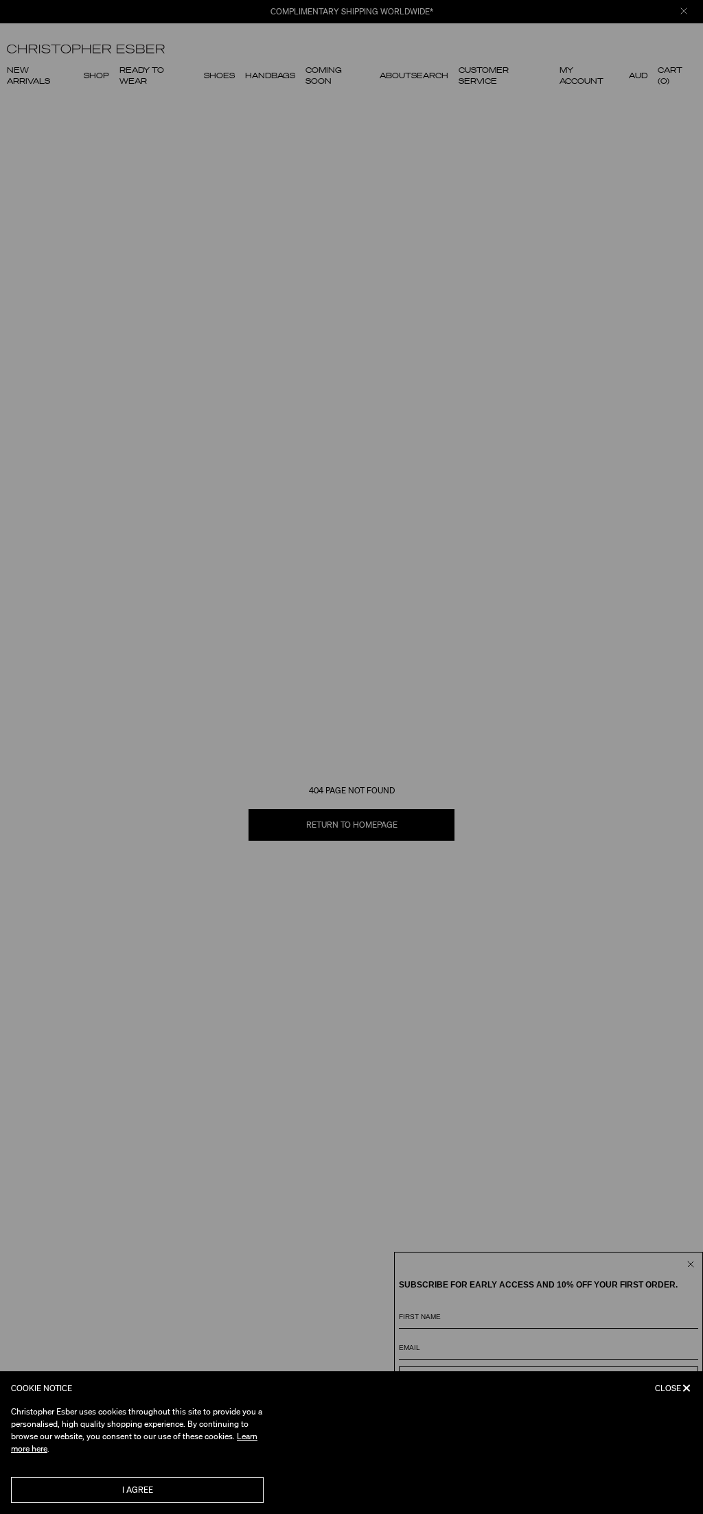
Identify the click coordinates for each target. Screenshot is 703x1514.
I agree (137, 1489)
